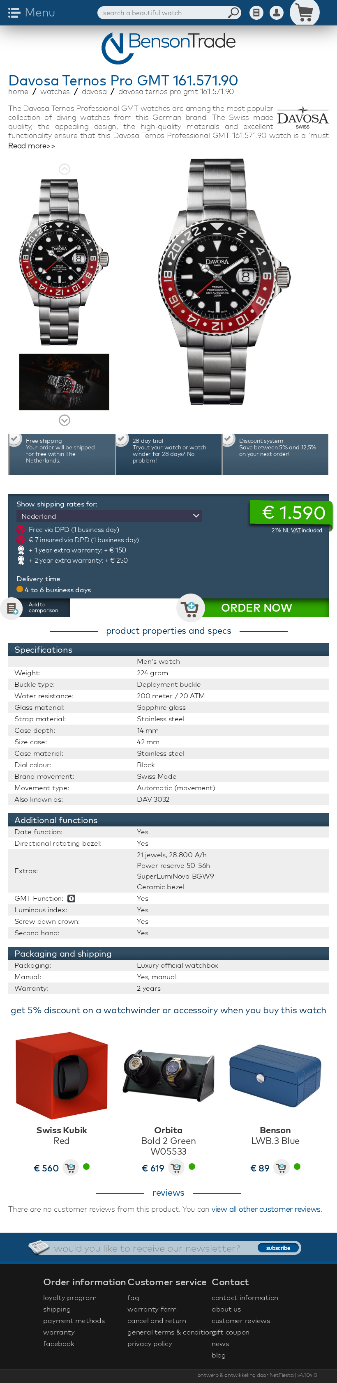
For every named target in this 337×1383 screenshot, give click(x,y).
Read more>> (31, 145)
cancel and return (156, 1320)
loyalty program (69, 1297)
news (220, 1343)
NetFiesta (282, 1374)
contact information (245, 1297)
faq (133, 1297)
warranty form (152, 1309)
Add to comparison (43, 607)
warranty (58, 1332)
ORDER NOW (256, 607)
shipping (57, 1309)
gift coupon (230, 1332)
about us (226, 1309)
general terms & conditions (168, 1332)
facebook (58, 1343)
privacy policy (149, 1343)
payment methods (73, 1320)
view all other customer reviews (266, 1209)
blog (219, 1355)
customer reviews (241, 1320)
